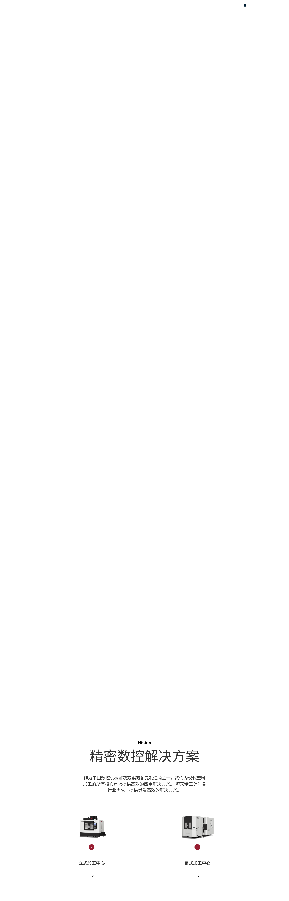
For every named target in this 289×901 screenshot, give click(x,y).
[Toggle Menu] (245, 5)
